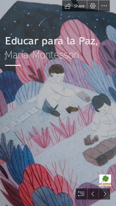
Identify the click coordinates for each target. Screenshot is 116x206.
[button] (74, 5)
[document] (58, 103)
